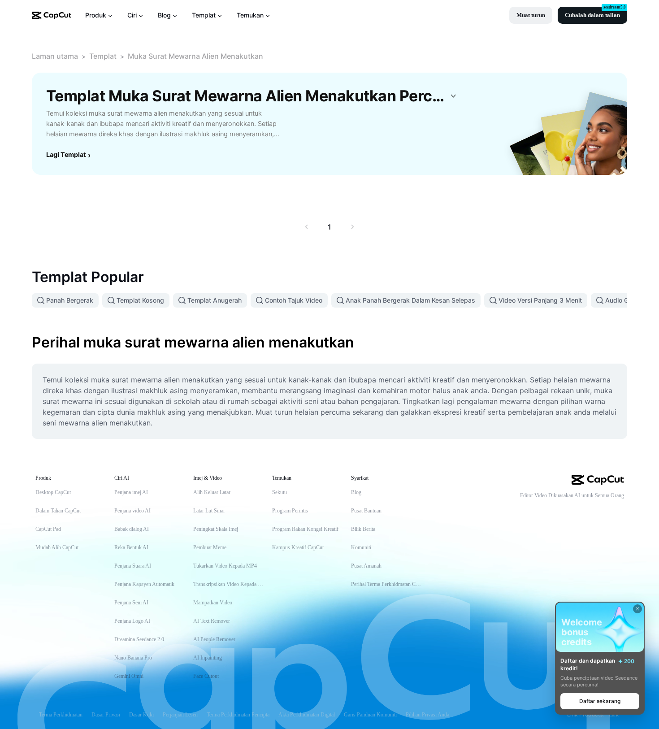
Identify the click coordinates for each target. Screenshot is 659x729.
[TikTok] (566, 510)
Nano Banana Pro (133, 658)
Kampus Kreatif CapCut (298, 547)
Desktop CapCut (53, 492)
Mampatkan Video (212, 602)
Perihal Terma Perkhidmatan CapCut (387, 584)
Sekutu (279, 492)
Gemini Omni (128, 676)
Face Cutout (206, 676)
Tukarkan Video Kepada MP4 (225, 566)
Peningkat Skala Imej (215, 529)
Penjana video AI (132, 511)
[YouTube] (584, 510)
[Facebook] (619, 510)
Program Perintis (290, 511)
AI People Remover (214, 639)
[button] (530, 15)
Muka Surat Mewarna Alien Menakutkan (195, 56)
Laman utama (55, 56)
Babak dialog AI (131, 529)
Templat (103, 56)
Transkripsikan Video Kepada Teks (229, 584)
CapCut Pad (48, 529)
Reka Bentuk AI (131, 547)
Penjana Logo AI (132, 621)
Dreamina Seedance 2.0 (139, 639)
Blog (356, 492)
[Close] (637, 608)
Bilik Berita (363, 529)
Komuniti (361, 547)
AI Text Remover (211, 621)
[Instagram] (601, 510)
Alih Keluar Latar (211, 492)
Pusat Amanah (366, 566)
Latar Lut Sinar (209, 511)
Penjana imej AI (131, 492)
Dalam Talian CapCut (58, 511)
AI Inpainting (207, 658)
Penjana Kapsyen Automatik (144, 584)
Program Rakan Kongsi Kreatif (305, 529)
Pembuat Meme (209, 547)
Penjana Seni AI (131, 602)
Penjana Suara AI (132, 566)
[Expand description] (453, 96)
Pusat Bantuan (366, 511)
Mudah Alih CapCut (56, 547)
